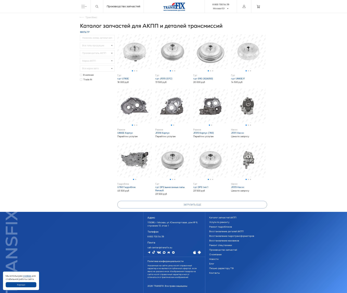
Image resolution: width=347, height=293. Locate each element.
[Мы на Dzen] (173, 252)
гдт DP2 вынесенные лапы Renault (170, 189)
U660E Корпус (125, 132)
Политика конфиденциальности (165, 261)
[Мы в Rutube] (168, 252)
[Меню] (86, 6)
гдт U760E (123, 78)
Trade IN (87, 79)
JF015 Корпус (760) (203, 132)
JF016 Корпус (162, 132)
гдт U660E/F (238, 78)
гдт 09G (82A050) (203, 78)
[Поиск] (97, 6)
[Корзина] (258, 6)
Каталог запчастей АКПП (222, 217)
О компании (215, 254)
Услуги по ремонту (219, 222)
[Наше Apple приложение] (194, 252)
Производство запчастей (123, 6)
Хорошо (21, 284)
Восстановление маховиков (224, 240)
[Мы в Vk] (159, 252)
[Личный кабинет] (244, 6)
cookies (27, 275)
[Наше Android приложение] (199, 252)
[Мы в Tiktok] (153, 252)
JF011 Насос (237, 132)
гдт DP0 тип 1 (200, 187)
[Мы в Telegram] (148, 252)
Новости (214, 259)
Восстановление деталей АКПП (226, 231)
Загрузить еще (192, 204)
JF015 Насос (237, 187)
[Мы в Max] (164, 252)
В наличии (88, 74)
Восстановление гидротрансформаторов (231, 236)
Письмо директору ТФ (221, 268)
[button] (132, 70)
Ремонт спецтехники (220, 245)
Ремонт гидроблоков (220, 226)
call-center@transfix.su (159, 247)
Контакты (214, 272)
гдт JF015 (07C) (163, 78)
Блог (211, 263)
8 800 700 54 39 (220, 4)
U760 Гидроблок (126, 187)
